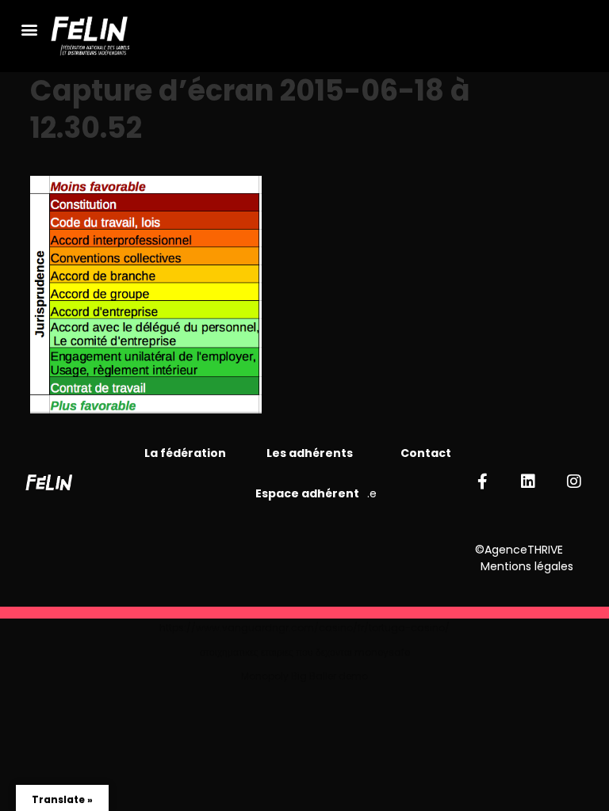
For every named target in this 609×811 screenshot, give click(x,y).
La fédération (186, 453)
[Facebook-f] (482, 481)
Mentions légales (527, 566)
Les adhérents (309, 453)
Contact (425, 453)
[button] (29, 29)
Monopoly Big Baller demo (304, 676)
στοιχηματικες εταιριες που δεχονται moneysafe (305, 652)
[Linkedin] (528, 481)
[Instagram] (574, 481)
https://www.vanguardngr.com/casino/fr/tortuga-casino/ (304, 627)
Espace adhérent (307, 493)
